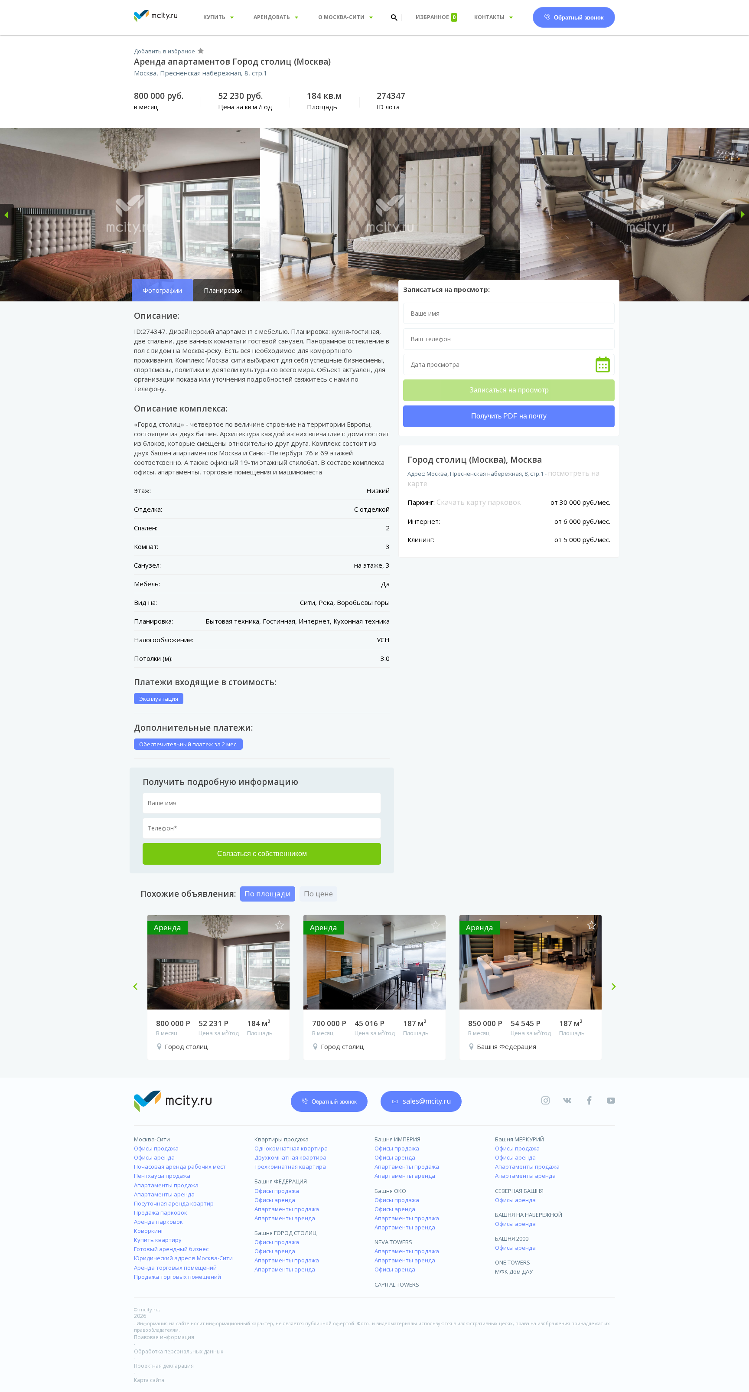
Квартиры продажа (281, 1139)
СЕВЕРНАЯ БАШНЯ (519, 1191)
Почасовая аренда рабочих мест (180, 1166)
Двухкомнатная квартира (290, 1157)
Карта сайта (149, 1380)
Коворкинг (148, 1231)
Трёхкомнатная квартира (290, 1166)
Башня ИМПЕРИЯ (397, 1139)
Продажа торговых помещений (177, 1277)
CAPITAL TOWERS (396, 1284)
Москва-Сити (152, 1139)
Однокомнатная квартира (291, 1148)
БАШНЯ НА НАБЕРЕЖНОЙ (528, 1215)
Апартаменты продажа (166, 1185)
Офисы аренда (154, 1157)
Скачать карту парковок (478, 502)
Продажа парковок (160, 1212)
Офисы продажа (156, 1148)
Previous (138, 987)
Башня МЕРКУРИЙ (519, 1139)
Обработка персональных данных (178, 1351)
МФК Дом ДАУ (514, 1271)
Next (610, 987)
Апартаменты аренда (164, 1194)
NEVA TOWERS (393, 1242)
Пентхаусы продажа (162, 1176)
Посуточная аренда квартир (174, 1203)
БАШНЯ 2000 (511, 1238)
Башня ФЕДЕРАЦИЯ (280, 1181)
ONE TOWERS (512, 1262)
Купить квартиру (158, 1240)
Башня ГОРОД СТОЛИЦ (285, 1233)
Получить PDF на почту (509, 416)
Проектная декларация (164, 1365)
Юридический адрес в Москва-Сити (183, 1258)
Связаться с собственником (262, 853)
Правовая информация (164, 1337)
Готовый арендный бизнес (171, 1249)
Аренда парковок (158, 1221)
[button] (7, 214)
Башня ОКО (390, 1191)
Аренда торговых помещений (175, 1267)
